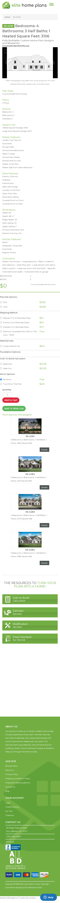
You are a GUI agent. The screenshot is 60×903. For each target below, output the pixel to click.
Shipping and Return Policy (17, 778)
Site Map (44, 884)
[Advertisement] (30, 683)
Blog (7, 791)
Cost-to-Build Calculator (21, 599)
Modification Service (20, 625)
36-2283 (30, 511)
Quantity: (7, 389)
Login (7, 802)
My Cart (9, 811)
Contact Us (10, 787)
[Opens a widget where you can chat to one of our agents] (48, 897)
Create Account (12, 807)
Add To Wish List (14, 408)
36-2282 (30, 474)
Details (44, 449)
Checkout (9, 815)
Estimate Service (18, 612)
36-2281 (30, 436)
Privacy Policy (11, 774)
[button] (11, 758)
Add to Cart (10, 400)
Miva (40, 887)
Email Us (10, 842)
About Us (9, 770)
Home (7, 17)
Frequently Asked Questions (17, 782)
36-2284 (30, 549)
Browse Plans (11, 766)
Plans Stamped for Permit (22, 638)
